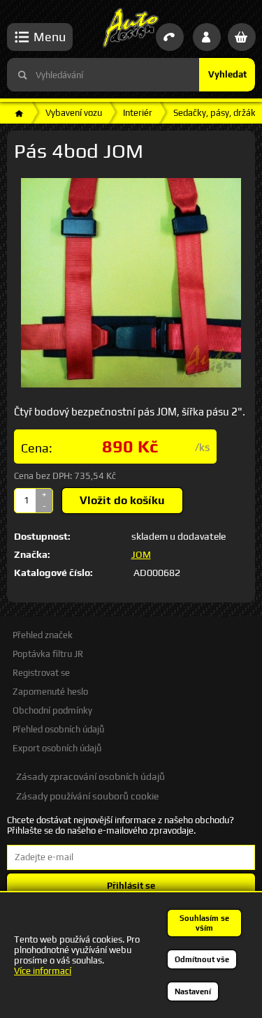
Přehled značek (43, 635)
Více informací (42, 971)
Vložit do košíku (122, 500)
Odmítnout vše (202, 959)
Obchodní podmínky (52, 710)
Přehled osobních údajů (58, 729)
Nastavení (193, 991)
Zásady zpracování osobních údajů (90, 776)
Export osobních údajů (57, 748)
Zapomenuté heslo (50, 691)
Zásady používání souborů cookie (87, 796)
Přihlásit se (131, 885)
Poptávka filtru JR (48, 654)
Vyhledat (227, 74)
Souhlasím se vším (204, 923)
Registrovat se (41, 672)
